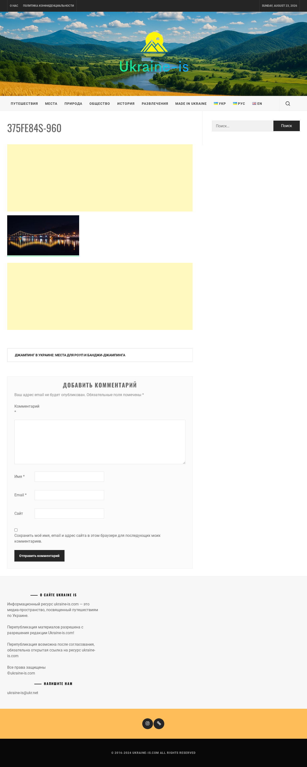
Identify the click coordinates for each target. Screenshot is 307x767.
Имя (19, 476)
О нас (14, 5)
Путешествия (24, 103)
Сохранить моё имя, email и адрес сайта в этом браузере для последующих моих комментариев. (87, 538)
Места (51, 103)
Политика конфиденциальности (48, 5)
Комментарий (24, 409)
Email (20, 495)
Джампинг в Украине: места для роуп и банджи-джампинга (70, 355)
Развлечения (155, 103)
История (126, 103)
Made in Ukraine (191, 103)
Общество (99, 103)
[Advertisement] (100, 177)
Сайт (18, 513)
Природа (73, 103)
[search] (288, 103)
